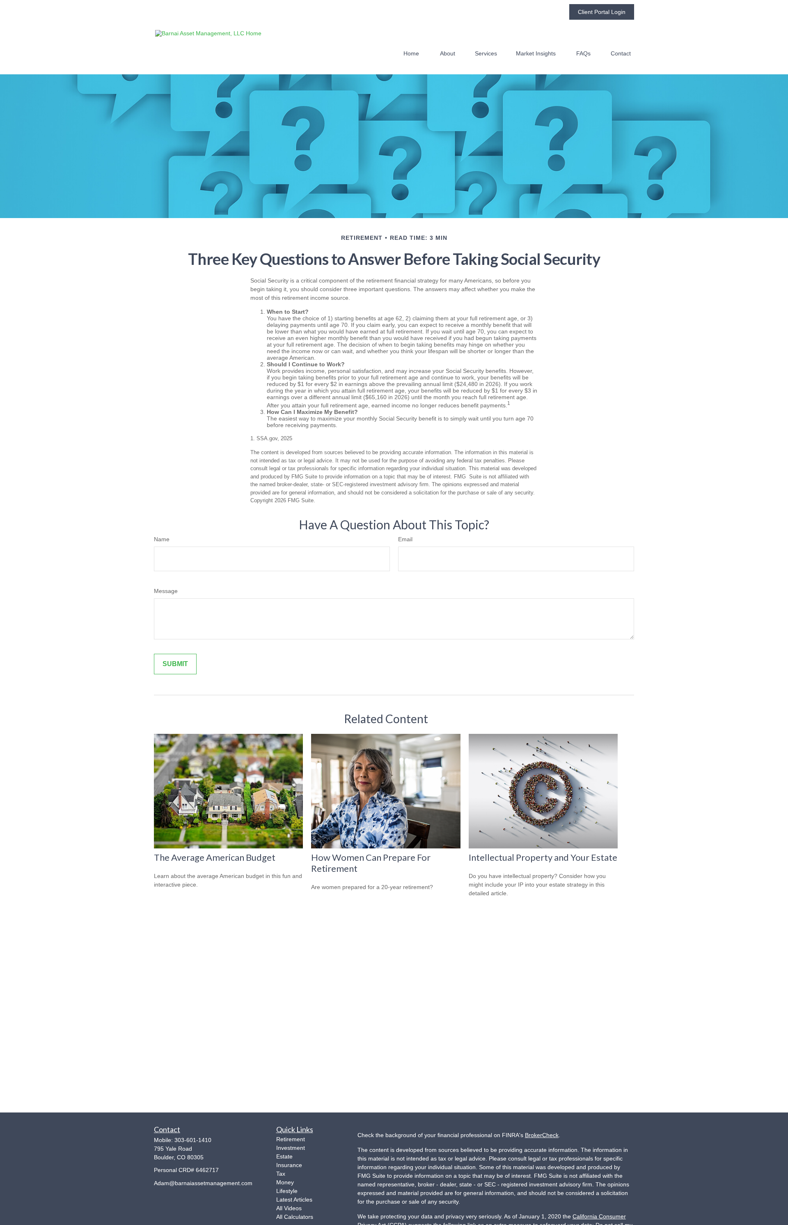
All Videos (289, 1208)
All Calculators (294, 1217)
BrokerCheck (542, 1135)
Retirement (290, 1139)
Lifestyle (287, 1191)
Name (162, 539)
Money (285, 1182)
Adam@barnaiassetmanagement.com (203, 1183)
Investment (290, 1148)
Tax (280, 1173)
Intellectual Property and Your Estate (543, 857)
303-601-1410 (192, 1140)
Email (405, 539)
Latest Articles (294, 1199)
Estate (284, 1156)
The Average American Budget (214, 857)
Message (166, 591)
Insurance (289, 1165)
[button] (411, 53)
